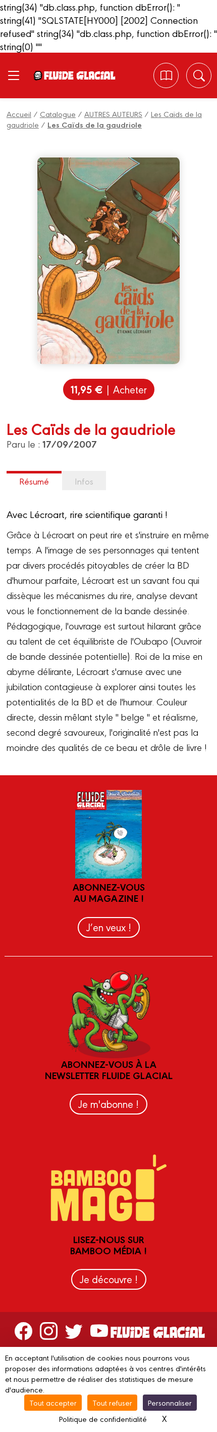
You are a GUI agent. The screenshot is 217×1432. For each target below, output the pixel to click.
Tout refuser (112, 1402)
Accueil (19, 113)
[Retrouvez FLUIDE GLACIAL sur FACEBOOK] (23, 1330)
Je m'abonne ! (108, 1103)
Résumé (34, 481)
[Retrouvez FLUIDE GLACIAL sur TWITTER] (74, 1330)
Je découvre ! (109, 1279)
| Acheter (109, 389)
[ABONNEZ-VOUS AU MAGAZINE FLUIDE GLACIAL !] (166, 76)
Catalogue (58, 113)
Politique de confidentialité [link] (103, 1418)
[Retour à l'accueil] (79, 75)
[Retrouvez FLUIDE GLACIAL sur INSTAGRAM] (49, 1330)
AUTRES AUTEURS (113, 113)
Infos (84, 481)
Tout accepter (53, 1402)
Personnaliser (170, 1402)
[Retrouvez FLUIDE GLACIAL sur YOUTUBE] (99, 1330)
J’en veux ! (108, 927)
